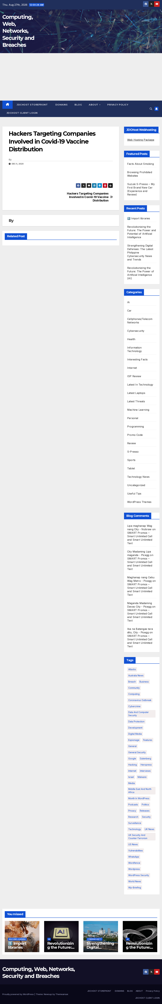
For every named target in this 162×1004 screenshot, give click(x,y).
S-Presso (133, 451)
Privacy (132, 810)
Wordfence (134, 863)
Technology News (138, 476)
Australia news (135, 675)
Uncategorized (136, 485)
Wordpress (134, 869)
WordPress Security (138, 875)
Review (131, 443)
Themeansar (62, 994)
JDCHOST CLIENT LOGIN (22, 112)
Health (131, 339)
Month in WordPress (138, 798)
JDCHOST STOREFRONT (32, 104)
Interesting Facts (137, 359)
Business (144, 681)
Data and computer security (138, 714)
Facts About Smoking (140, 163)
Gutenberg (145, 758)
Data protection (136, 721)
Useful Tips (134, 493)
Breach (132, 681)
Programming (135, 426)
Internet (132, 367)
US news (133, 844)
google (132, 758)
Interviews (145, 770)
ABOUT (94, 104)
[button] (151, 108)
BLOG (78, 104)
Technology (134, 829)
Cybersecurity (135, 330)
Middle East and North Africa (139, 791)
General (132, 746)
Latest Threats (136, 401)
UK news (149, 829)
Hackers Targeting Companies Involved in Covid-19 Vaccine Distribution (87, 197)
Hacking (132, 764)
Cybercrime (134, 706)
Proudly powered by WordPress (18, 994)
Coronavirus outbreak (139, 700)
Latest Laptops (136, 393)
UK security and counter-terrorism (137, 837)
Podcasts (133, 804)
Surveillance (134, 823)
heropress (146, 764)
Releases (145, 810)
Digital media (135, 733)
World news (134, 881)
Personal (132, 418)
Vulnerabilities (135, 850)
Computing (134, 694)
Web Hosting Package (140, 139)
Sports (131, 460)
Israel (131, 777)
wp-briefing (134, 887)
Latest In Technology (140, 384)
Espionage (133, 740)
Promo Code (135, 434)
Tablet (131, 468)
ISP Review (134, 376)
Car (129, 310)
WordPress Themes (139, 502)
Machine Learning (138, 409)
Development (135, 727)
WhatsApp (133, 856)
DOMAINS (61, 104)
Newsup (48, 994)
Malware (142, 777)
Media (131, 783)
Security (146, 817)
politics (145, 804)
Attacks (132, 669)
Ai (128, 302)
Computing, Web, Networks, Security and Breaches (18, 31)
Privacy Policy (117, 104)
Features (147, 740)
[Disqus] (60, 288)
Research (133, 817)
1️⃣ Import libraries (138, 218)
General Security (137, 752)
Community (134, 687)
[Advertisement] (81, 77)
